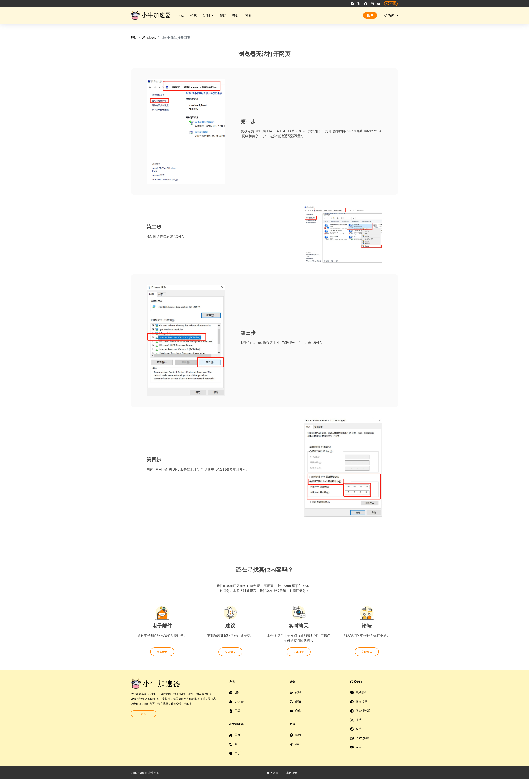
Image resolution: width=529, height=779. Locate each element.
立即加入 (366, 652)
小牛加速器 (156, 15)
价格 (193, 15)
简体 (392, 15)
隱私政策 (291, 773)
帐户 (370, 15)
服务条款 (273, 773)
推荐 (248, 15)
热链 (235, 15)
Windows (149, 37)
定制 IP (208, 15)
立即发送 (162, 652)
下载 (181, 15)
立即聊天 (298, 652)
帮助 (223, 15)
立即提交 (230, 652)
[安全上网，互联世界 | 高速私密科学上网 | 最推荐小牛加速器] (352, 3)
